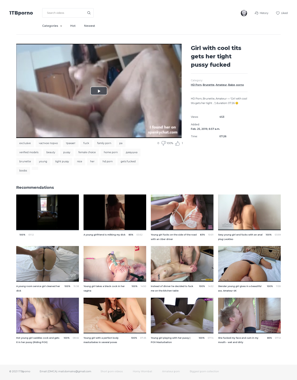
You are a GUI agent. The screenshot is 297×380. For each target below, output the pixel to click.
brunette (25, 161)
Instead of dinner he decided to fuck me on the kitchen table (172, 288)
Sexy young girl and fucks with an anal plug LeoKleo (240, 237)
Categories (50, 26)
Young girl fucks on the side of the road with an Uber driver (174, 237)
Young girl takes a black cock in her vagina (104, 288)
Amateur (221, 84)
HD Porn (196, 84)
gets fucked (128, 161)
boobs (23, 170)
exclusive (25, 143)
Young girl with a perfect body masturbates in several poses (101, 340)
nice (79, 161)
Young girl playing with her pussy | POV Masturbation (170, 340)
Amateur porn (171, 371)
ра (120, 143)
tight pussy (62, 161)
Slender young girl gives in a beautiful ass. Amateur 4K (239, 288)
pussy (66, 152)
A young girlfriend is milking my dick (104, 234)
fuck (86, 143)
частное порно (48, 143)
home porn (111, 152)
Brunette (208, 84)
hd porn (108, 161)
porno (240, 84)
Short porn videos (112, 371)
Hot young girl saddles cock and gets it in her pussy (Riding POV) (37, 340)
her (92, 161)
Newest (89, 26)
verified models (28, 152)
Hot (73, 26)
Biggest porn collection (204, 371)
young (43, 161)
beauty (50, 152)
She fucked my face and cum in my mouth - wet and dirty (238, 340)
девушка (131, 152)
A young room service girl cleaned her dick (38, 288)
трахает (70, 143)
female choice (87, 152)
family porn (104, 143)
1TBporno (21, 12)
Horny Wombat (142, 371)
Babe (231, 84)
